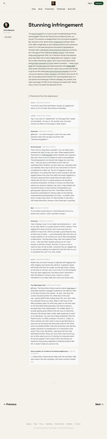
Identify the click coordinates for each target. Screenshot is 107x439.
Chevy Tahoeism (51, 74)
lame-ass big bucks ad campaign (57, 71)
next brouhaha (37, 34)
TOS (54, 82)
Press (41, 424)
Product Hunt (49, 9)
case (36, 53)
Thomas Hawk (41, 66)
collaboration (58, 42)
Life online (8, 37)
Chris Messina (9, 30)
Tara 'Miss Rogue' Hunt (38, 285)
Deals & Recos (59, 424)
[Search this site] (4, 3)
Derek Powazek (36, 147)
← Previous (10, 404)
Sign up (28, 424)
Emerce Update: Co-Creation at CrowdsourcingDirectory (49, 351)
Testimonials (61, 9)
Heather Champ (58, 53)
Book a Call (71, 9)
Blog (35, 424)
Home (34, 9)
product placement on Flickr (43, 63)
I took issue (70, 288)
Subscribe (98, 3)
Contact (78, 424)
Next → (99, 404)
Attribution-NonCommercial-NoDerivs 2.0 (56, 50)
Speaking (49, 424)
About (40, 9)
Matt (32, 208)
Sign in (90, 3)
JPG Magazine (47, 155)
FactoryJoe (34, 131)
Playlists (69, 424)
